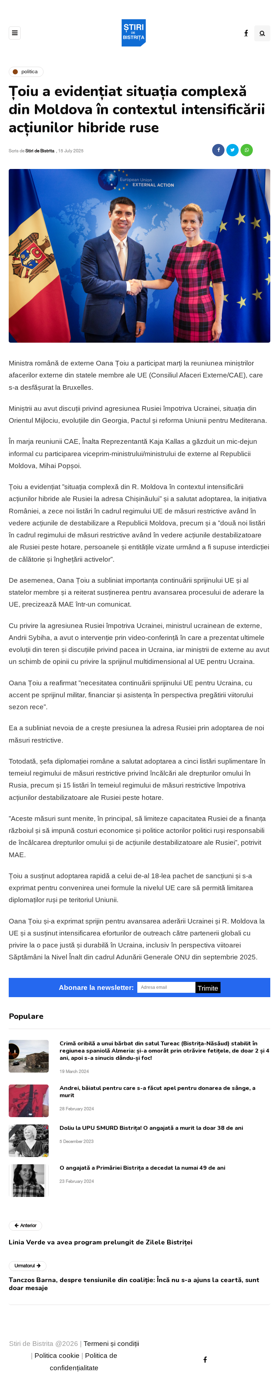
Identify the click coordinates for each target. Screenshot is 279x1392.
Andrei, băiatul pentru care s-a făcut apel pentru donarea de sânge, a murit (157, 1091)
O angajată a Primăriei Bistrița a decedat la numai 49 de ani (142, 1168)
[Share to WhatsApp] (246, 150)
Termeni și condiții (111, 1343)
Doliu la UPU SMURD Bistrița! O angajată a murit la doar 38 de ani (151, 1128)
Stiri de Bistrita (39, 150)
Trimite (208, 988)
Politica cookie (57, 1355)
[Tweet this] (232, 150)
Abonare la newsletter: (96, 987)
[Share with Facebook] (218, 150)
